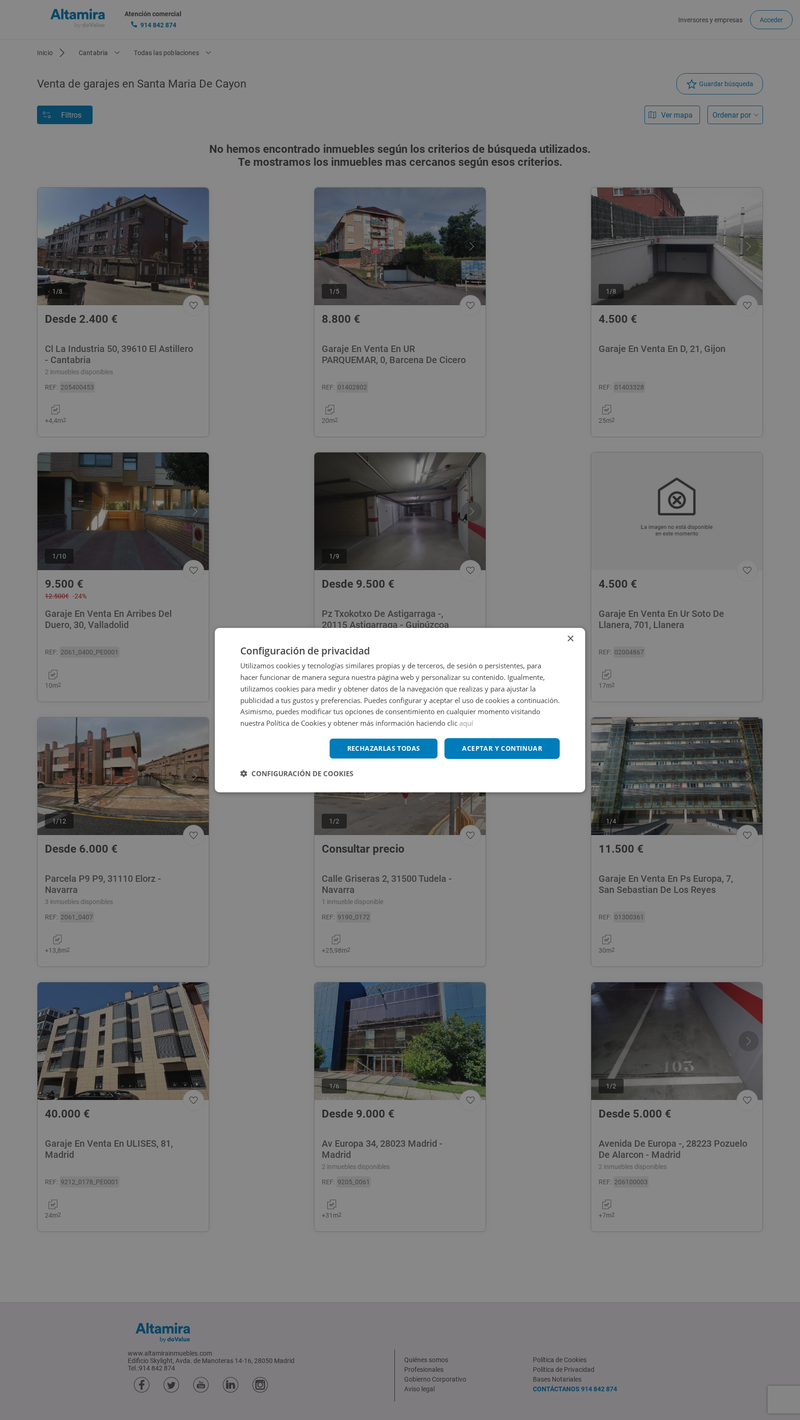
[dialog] (400, 710)
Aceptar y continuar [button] (502, 748)
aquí (466, 723)
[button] (296, 773)
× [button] (570, 638)
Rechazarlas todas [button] (383, 748)
